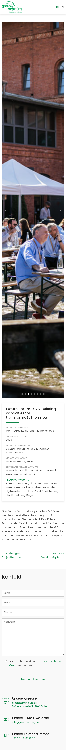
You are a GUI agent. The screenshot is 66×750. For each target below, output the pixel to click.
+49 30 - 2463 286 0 (23, 738)
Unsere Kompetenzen (16, 480)
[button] (22, 394)
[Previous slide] (6, 210)
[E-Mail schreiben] (5, 720)
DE (57, 7)
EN (62, 7)
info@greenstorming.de (25, 722)
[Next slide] (60, 210)
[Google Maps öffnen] (5, 702)
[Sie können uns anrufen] (5, 736)
